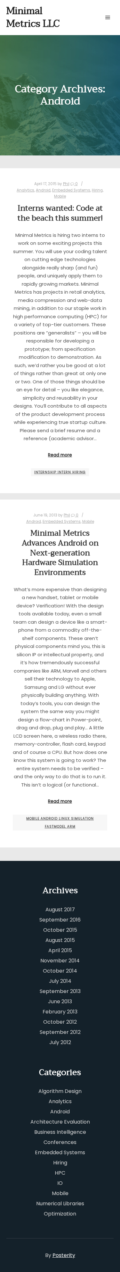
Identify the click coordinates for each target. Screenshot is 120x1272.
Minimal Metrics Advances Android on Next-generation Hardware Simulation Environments (60, 553)
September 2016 (60, 919)
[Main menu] (108, 17)
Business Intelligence (60, 1132)
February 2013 (60, 1011)
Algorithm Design (60, 1091)
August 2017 (60, 909)
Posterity (63, 1255)
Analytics (25, 190)
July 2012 (60, 1042)
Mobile (60, 196)
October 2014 (60, 971)
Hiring (97, 190)
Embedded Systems (71, 190)
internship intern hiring (60, 472)
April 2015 (60, 950)
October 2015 (60, 930)
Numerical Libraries (60, 1203)
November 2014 (60, 960)
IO (60, 1183)
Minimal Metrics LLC (33, 17)
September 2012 (60, 1032)
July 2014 (60, 981)
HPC (60, 1173)
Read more (60, 455)
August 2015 (60, 940)
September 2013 (60, 991)
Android (43, 190)
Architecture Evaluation (60, 1121)
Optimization (60, 1213)
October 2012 (60, 1022)
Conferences (60, 1142)
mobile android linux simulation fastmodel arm (60, 822)
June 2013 (60, 1001)
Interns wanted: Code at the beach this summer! (60, 213)
